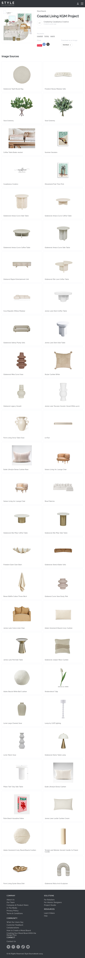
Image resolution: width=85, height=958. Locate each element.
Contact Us (11, 941)
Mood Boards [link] (41, 11)
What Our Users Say (15, 922)
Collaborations (13, 928)
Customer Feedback (15, 925)
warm (52, 36)
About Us (10, 900)
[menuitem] (78, 3)
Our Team (11, 902)
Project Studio (50, 905)
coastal (40, 36)
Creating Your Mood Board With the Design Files (21, 934)
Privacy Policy (12, 911)
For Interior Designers (53, 902)
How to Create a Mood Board (19, 930)
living (46, 36)
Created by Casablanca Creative (56, 22)
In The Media (12, 908)
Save (40, 45)
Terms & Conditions (15, 913)
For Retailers (49, 900)
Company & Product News (17, 905)
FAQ (45, 916)
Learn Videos (49, 913)
